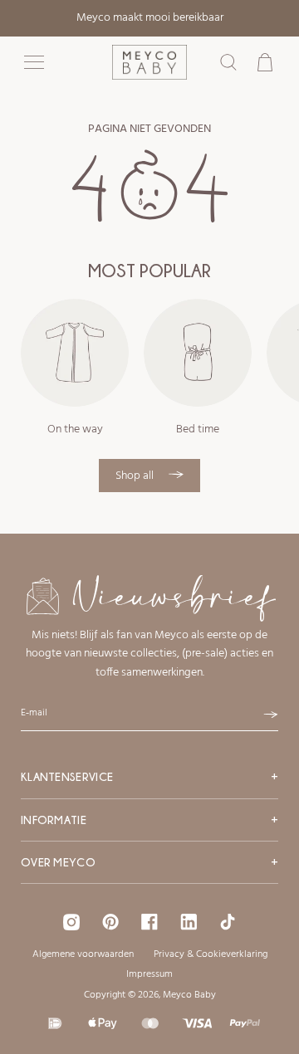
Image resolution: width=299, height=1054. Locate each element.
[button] (34, 62)
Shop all (135, 476)
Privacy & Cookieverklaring (210, 954)
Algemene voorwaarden (83, 954)
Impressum (149, 974)
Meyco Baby (189, 995)
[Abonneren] (270, 714)
